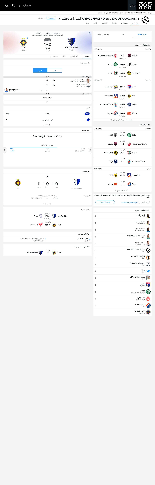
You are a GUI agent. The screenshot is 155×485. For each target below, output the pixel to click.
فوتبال (149, 13)
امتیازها (132, 5)
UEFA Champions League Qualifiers (132, 13)
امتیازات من (24, 5)
